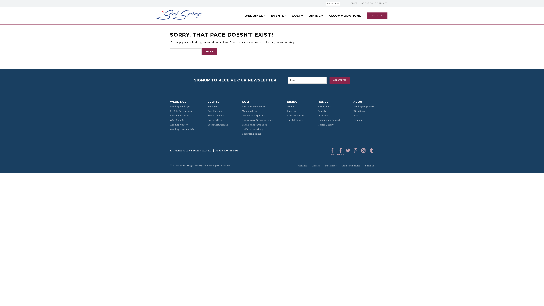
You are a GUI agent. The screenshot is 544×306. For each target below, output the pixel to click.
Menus (290, 106)
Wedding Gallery (179, 125)
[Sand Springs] (185, 15)
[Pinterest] (355, 150)
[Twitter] (348, 150)
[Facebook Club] (332, 150)
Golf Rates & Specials (253, 115)
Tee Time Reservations (254, 106)
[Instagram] (363, 150)
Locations (323, 115)
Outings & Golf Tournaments (257, 120)
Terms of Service (351, 165)
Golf (246, 102)
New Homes (324, 106)
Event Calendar (216, 115)
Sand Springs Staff (363, 106)
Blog (356, 115)
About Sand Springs (374, 3)
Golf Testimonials (251, 134)
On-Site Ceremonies (181, 111)
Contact (357, 120)
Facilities (212, 106)
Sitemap (369, 165)
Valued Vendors (178, 120)
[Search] (338, 4)
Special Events (295, 120)
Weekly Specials (295, 115)
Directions (359, 111)
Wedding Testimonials (182, 129)
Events (213, 102)
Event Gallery (215, 120)
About (358, 102)
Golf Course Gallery (252, 129)
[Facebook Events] (340, 150)
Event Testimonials (218, 125)
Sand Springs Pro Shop (254, 125)
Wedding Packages (180, 106)
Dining (292, 102)
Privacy (316, 165)
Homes (353, 3)
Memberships (249, 111)
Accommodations (179, 115)
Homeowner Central (329, 120)
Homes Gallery (326, 125)
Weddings (178, 102)
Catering (292, 111)
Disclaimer (331, 165)
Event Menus (215, 111)
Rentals (322, 111)
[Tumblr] (371, 150)
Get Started (339, 80)
